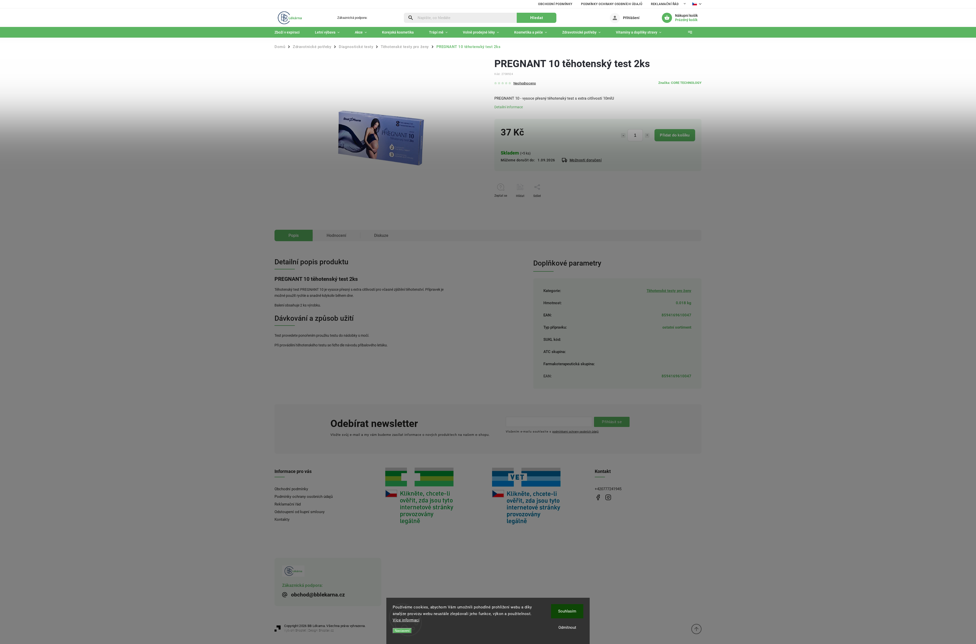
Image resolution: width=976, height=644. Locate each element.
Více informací (406, 620)
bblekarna (608, 497)
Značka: (680, 83)
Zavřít (686, 205)
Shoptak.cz (326, 630)
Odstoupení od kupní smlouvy (299, 512)
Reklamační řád (665, 4)
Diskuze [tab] (381, 235)
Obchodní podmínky (555, 4)
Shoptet (300, 630)
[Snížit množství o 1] (623, 135)
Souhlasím (567, 611)
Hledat (536, 18)
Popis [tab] (293, 235)
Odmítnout (567, 627)
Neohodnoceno (524, 83)
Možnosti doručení (586, 160)
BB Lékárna (598, 497)
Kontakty (281, 519)
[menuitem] (290, 32)
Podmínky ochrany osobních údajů (612, 4)
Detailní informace (508, 107)
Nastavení (402, 631)
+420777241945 (608, 489)
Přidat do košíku (675, 135)
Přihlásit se (612, 422)
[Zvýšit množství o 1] (647, 135)
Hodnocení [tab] (336, 235)
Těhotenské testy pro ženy (669, 290)
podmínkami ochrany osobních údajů (575, 431)
